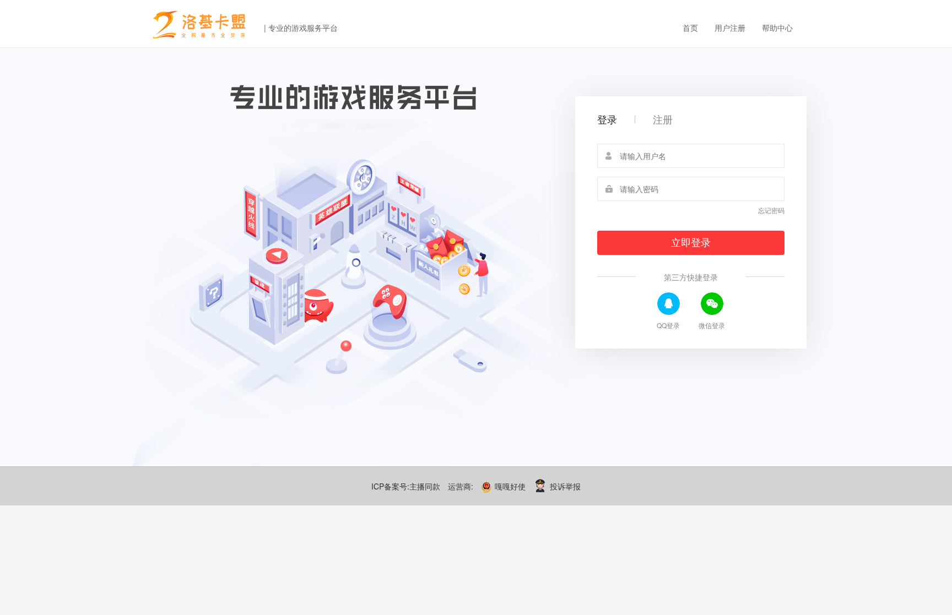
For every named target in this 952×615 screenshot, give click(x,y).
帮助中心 (777, 27)
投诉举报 (565, 486)
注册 (663, 119)
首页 (690, 27)
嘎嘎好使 (511, 486)
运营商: (460, 486)
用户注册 (730, 27)
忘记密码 (771, 210)
